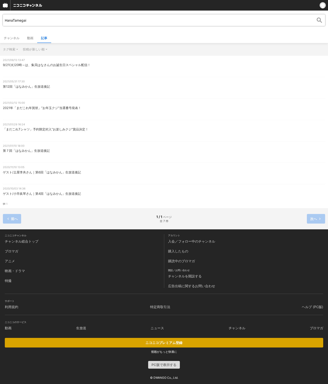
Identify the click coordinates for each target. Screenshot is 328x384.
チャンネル (11, 38)
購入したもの (178, 251)
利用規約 (11, 307)
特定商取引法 (160, 307)
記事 (44, 38)
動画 (30, 38)
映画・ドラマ (15, 271)
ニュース (157, 328)
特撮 (8, 281)
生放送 (81, 328)
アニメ (10, 261)
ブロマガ (11, 251)
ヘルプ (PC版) (312, 307)
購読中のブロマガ (181, 261)
